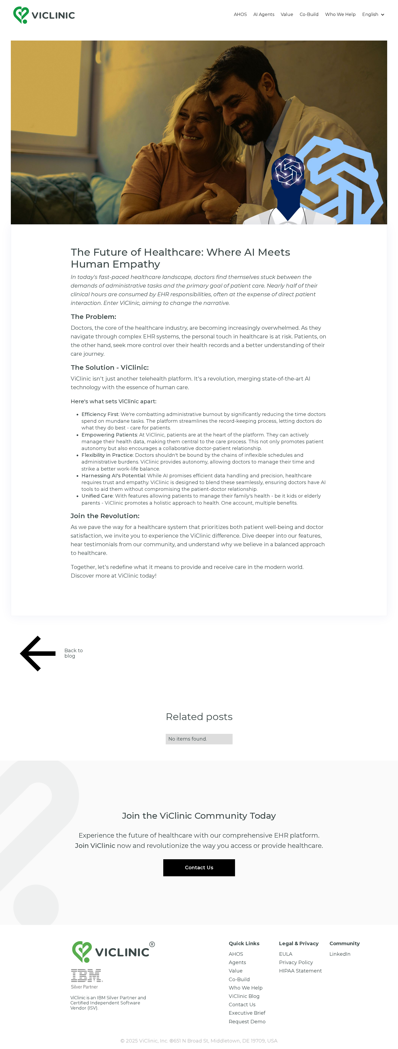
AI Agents (263, 14)
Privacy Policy (296, 962)
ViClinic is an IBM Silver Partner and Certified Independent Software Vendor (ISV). (108, 1003)
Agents (237, 962)
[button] (373, 14)
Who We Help (340, 14)
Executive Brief (247, 1013)
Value (287, 14)
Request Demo (247, 1021)
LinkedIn (340, 954)
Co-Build (309, 14)
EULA (285, 954)
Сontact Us (242, 1004)
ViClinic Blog (244, 996)
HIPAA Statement (300, 971)
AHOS (240, 14)
